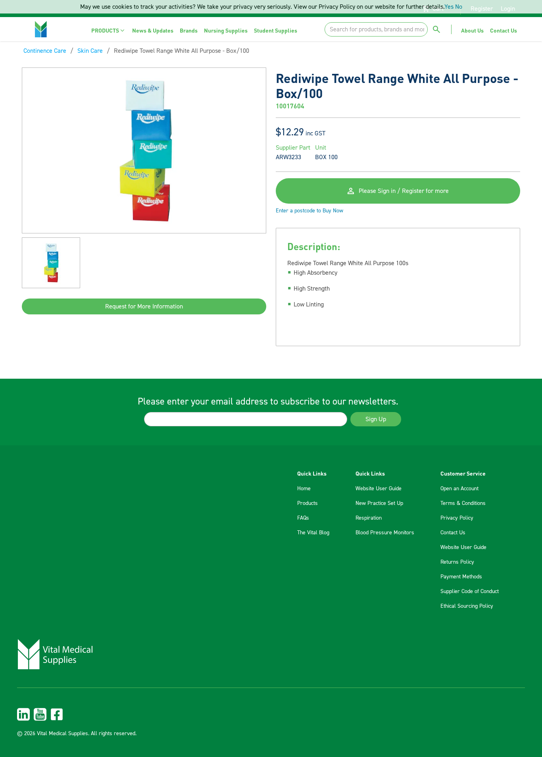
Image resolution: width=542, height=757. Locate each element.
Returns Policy (457, 562)
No (458, 7)
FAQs (303, 518)
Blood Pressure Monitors (385, 532)
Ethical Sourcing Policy (466, 606)
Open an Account (459, 488)
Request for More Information (144, 306)
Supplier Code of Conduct (469, 591)
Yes (449, 7)
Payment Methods (461, 576)
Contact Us (452, 532)
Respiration (369, 518)
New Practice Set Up (379, 503)
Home (304, 488)
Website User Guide (379, 488)
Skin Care (90, 51)
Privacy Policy (456, 518)
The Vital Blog (313, 532)
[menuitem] (108, 30)
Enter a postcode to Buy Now (309, 210)
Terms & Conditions (463, 503)
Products (307, 503)
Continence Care (44, 51)
